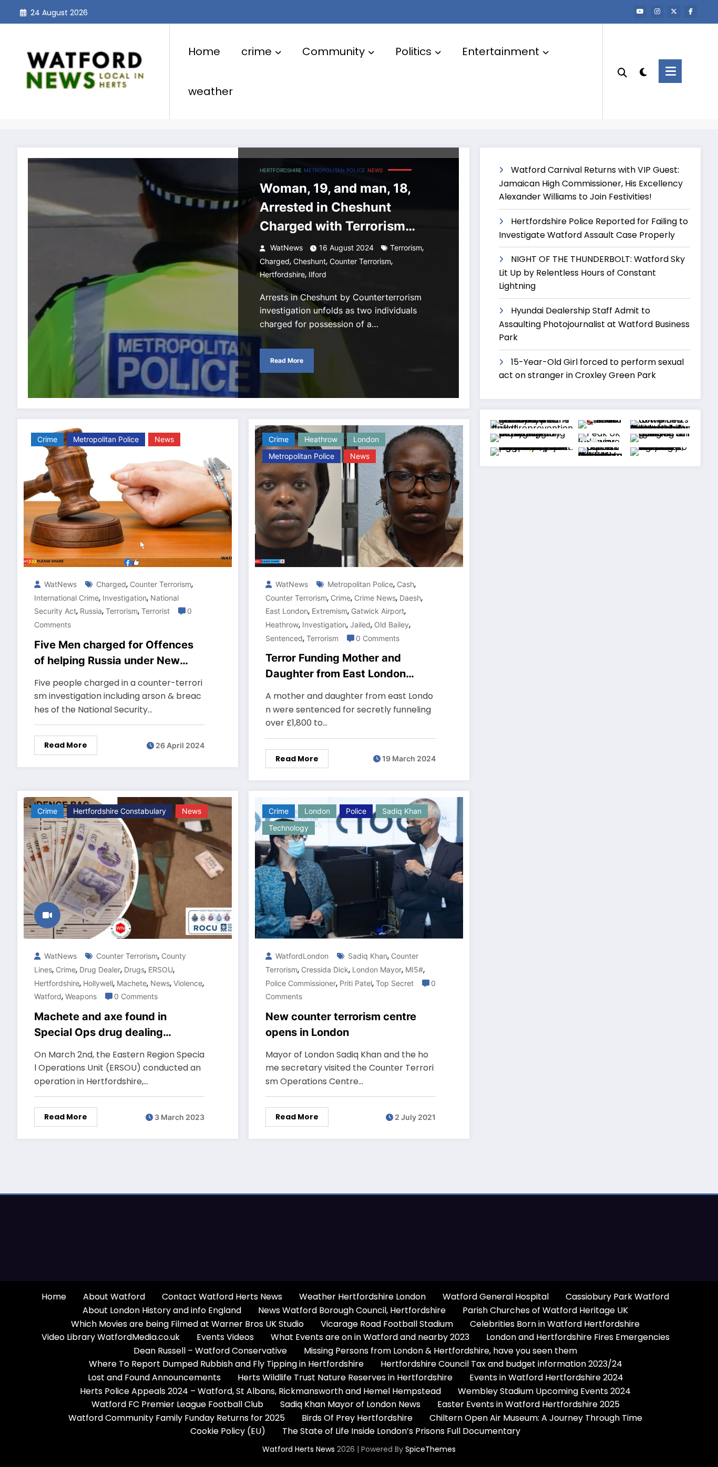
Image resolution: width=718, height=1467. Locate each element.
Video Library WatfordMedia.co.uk (111, 1337)
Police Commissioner (300, 983)
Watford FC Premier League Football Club (177, 1404)
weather (210, 91)
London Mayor (377, 969)
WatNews (285, 247)
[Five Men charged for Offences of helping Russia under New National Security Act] (128, 496)
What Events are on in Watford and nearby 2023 (370, 1337)
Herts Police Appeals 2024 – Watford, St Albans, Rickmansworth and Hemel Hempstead (260, 1391)
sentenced (284, 638)
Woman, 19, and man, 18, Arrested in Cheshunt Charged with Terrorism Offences (335, 208)
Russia (91, 610)
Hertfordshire (281, 170)
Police (356, 810)
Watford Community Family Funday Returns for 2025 (176, 1418)
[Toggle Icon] (670, 71)
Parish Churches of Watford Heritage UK (545, 1310)
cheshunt (309, 261)
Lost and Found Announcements (154, 1377)
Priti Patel (356, 983)
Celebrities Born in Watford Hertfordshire (555, 1324)
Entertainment (500, 51)
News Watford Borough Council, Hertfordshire (352, 1310)
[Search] (622, 71)
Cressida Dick (324, 969)
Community (333, 51)
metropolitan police (334, 170)
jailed (360, 624)
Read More (286, 360)
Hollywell (98, 983)
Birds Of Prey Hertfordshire (357, 1418)
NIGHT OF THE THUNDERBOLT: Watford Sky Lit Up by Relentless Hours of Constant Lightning (592, 272)
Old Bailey (391, 624)
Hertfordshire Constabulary (119, 810)
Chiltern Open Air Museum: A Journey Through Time (535, 1418)
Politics (413, 51)
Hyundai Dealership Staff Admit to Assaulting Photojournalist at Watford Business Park (594, 324)
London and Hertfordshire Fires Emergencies (578, 1337)
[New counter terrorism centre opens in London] (359, 868)
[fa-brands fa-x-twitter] (674, 11)
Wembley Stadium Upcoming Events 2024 (544, 1391)
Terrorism (406, 247)
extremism (329, 610)
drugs (134, 969)
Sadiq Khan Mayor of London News (350, 1404)
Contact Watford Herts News (222, 1297)
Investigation (124, 597)
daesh (410, 597)
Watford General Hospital (496, 1297)
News (375, 170)
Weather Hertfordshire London (362, 1297)
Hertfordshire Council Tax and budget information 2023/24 (501, 1364)
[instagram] (657, 11)
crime (256, 51)
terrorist (155, 610)
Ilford (317, 274)
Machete (132, 983)
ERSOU (160, 969)
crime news (375, 597)
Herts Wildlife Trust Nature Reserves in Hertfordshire (345, 1377)
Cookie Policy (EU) (227, 1431)
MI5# (414, 969)
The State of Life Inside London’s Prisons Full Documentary (401, 1431)
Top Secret (395, 983)
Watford (47, 996)
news (160, 983)
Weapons (81, 996)
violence (187, 983)
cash (405, 584)
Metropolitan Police (360, 584)
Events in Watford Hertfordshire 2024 (546, 1377)
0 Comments (377, 638)
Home (204, 51)
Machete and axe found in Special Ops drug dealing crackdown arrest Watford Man (114, 1025)
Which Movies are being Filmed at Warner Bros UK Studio (187, 1324)
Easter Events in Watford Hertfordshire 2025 (528, 1404)
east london (286, 610)
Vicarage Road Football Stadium (387, 1324)
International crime (66, 597)
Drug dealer (99, 969)
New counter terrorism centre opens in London (340, 1024)
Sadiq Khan (402, 810)
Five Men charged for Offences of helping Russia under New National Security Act (113, 653)
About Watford (114, 1297)
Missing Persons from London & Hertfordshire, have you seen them (440, 1351)
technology (289, 827)
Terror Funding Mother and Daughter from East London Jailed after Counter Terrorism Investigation (342, 667)
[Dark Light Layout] (643, 71)
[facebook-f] (690, 11)
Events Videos (225, 1337)
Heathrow (320, 439)
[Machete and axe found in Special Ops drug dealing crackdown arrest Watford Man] (128, 868)
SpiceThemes (430, 1449)
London (366, 439)
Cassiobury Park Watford (617, 1297)
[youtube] (640, 11)
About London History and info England (162, 1310)
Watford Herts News (299, 1449)
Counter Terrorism (360, 261)
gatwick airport (377, 610)
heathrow (282, 624)
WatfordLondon (301, 955)
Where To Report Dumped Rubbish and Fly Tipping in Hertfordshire (226, 1364)
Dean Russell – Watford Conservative (210, 1351)
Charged (275, 261)
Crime (341, 597)
